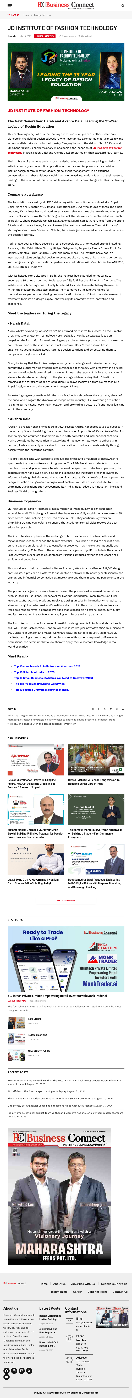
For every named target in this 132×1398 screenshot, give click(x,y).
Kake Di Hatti (34, 1018)
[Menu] (10, 5)
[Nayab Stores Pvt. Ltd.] (16, 1055)
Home (44, 1283)
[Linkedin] (22, 1371)
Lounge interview (45, 36)
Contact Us (120, 1291)
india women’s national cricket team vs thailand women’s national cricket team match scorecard (65, 1112)
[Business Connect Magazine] (66, 5)
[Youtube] (6, 1377)
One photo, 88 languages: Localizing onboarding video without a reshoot (51, 1105)
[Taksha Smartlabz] (16, 1039)
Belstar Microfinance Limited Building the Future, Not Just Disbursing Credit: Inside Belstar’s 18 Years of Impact (32, 783)
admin (13, 36)
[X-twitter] (29, 1371)
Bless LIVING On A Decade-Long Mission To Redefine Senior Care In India (94, 781)
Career (77, 1291)
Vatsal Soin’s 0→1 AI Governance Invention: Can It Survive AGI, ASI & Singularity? (33, 881)
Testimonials (59, 1291)
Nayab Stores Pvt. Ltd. (39, 1051)
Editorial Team (97, 1291)
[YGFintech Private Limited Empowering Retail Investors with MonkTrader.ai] (66, 959)
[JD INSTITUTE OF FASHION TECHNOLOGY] (66, 100)
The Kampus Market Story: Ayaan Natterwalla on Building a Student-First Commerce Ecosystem (95, 833)
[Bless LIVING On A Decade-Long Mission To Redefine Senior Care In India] (96, 759)
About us (59, 1283)
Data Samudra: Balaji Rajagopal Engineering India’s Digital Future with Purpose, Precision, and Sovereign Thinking (94, 883)
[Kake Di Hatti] (16, 1023)
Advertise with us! (83, 1283)
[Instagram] (14, 1371)
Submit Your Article (114, 1283)
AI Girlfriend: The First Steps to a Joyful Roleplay (37, 1091)
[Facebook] (6, 1371)
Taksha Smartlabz (37, 1035)
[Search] (122, 5)
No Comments (69, 36)
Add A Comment (66, 900)
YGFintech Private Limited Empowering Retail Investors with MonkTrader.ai (57, 996)
